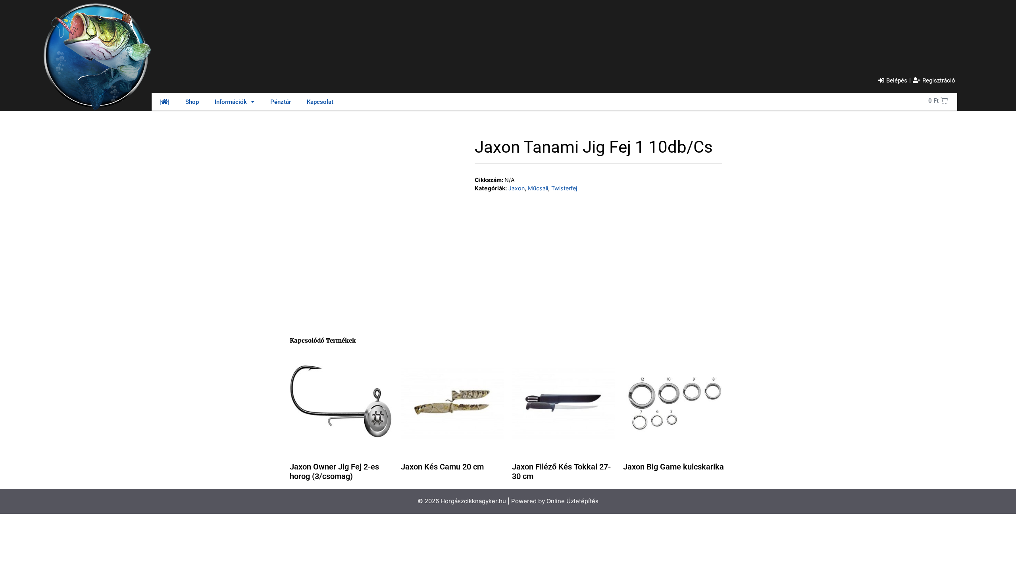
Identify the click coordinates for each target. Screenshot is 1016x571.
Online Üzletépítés (572, 501)
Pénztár (280, 101)
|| (164, 101)
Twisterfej (564, 188)
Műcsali (538, 188)
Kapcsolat (320, 101)
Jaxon (516, 188)
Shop (192, 101)
